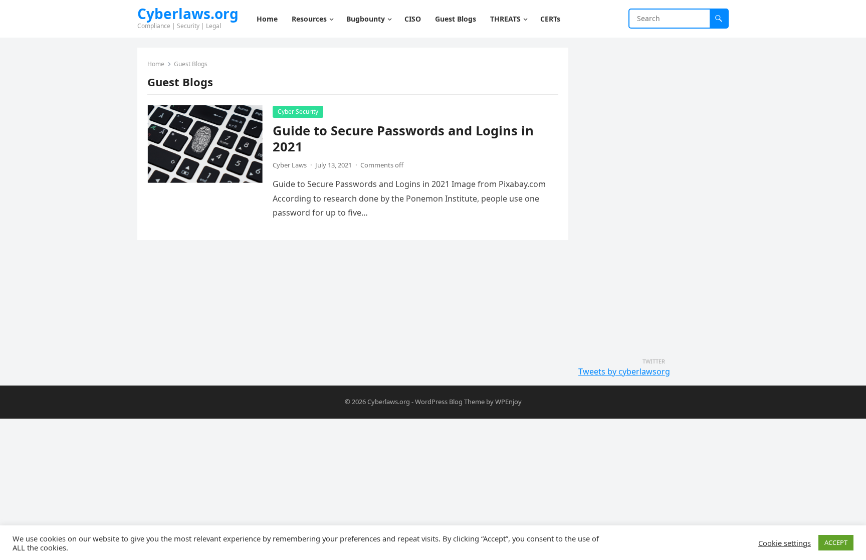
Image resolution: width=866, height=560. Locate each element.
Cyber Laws (290, 164)
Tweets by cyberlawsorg (624, 371)
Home (155, 64)
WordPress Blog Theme (450, 401)
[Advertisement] (653, 198)
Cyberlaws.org (188, 14)
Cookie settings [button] (784, 542)
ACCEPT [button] (835, 542)
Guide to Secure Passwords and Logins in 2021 (403, 138)
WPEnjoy (508, 401)
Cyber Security (298, 111)
